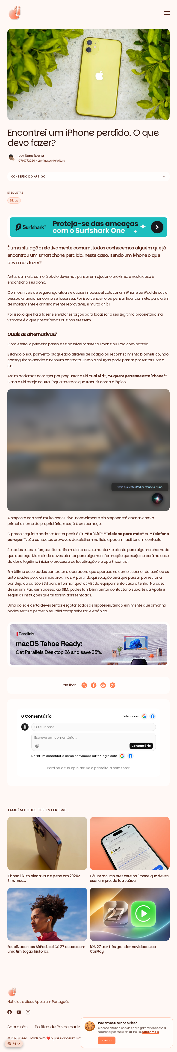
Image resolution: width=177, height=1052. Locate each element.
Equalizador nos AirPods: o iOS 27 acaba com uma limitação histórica (46, 949)
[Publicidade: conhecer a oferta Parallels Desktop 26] (88, 644)
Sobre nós (17, 1027)
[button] (88, 74)
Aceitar (107, 1040)
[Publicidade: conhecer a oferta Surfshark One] (88, 227)
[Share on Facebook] (94, 685)
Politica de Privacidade (57, 1027)
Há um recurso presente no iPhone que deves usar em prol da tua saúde (129, 878)
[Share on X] (84, 685)
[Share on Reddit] (103, 685)
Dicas (14, 200)
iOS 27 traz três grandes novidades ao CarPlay (123, 949)
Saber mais (150, 1032)
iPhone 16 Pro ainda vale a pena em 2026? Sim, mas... (43, 878)
